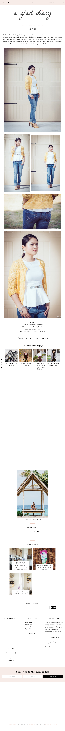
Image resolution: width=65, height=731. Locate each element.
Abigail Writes (28, 629)
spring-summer (38, 26)
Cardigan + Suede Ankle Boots (53, 364)
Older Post (54, 377)
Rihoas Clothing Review (11, 364)
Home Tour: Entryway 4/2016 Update (20, 593)
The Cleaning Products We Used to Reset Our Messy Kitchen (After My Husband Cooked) (20, 565)
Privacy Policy (12, 724)
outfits (30, 26)
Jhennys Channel (29, 625)
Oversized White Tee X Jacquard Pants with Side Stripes (39, 366)
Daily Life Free (29, 627)
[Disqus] (32, 402)
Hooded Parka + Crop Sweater (25, 364)
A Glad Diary (31, 724)
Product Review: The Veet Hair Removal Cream (44, 567)
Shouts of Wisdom (29, 622)
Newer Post (11, 377)
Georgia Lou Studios (51, 724)
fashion (24, 26)
